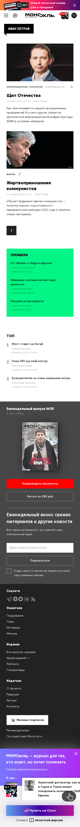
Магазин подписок (30, 720)
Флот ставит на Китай (27, 344)
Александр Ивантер (21, 289)
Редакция (13, 694)
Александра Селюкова (23, 383)
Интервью (13, 627)
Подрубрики (15, 615)
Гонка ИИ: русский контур (30, 361)
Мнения (12, 633)
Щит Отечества (24, 95)
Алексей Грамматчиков (23, 267)
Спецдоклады (16, 670)
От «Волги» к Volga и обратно (31, 263)
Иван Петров (40, 101)
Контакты (13, 706)
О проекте (14, 688)
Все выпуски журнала (21, 652)
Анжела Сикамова (21, 348)
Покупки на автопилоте (27, 301)
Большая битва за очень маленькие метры (41, 378)
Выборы (11, 174)
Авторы (12, 700)
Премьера (19, 255)
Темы (10, 621)
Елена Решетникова (21, 305)
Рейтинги (13, 664)
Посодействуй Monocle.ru (24, 736)
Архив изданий (17, 658)
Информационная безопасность (56, 87)
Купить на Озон (42, 810)
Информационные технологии (25, 87)
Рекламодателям (18, 730)
